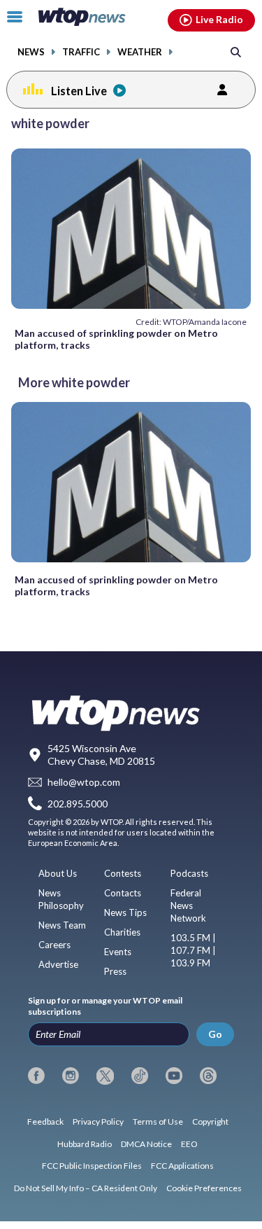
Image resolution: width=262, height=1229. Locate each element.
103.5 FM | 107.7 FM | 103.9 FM (193, 950)
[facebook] (36, 1075)
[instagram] (70, 1075)
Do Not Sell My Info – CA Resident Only (85, 1188)
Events (117, 951)
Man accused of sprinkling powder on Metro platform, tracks (116, 339)
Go (215, 1034)
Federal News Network (188, 905)
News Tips (125, 912)
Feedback (45, 1121)
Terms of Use (158, 1121)
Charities (122, 932)
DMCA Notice (146, 1144)
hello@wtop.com (84, 782)
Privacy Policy (98, 1121)
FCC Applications (182, 1165)
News (31, 52)
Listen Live (79, 90)
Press (115, 971)
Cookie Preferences (204, 1188)
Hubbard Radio (84, 1144)
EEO (189, 1144)
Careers (54, 944)
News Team (62, 925)
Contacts (122, 892)
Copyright (210, 1121)
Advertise (58, 964)
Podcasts (189, 873)
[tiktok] (139, 1075)
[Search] (236, 51)
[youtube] (174, 1075)
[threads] (208, 1075)
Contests (122, 873)
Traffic (81, 52)
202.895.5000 (78, 804)
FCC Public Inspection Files (92, 1165)
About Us (57, 873)
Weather (139, 52)
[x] (104, 1075)
